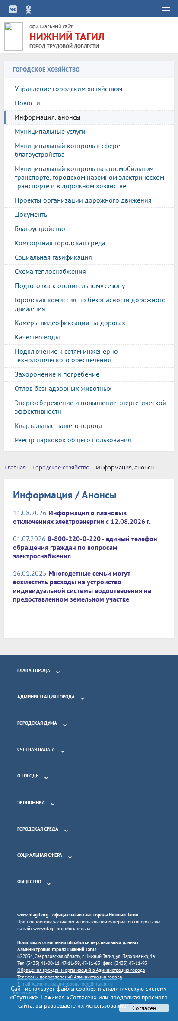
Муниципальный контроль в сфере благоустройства (67, 150)
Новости (27, 102)
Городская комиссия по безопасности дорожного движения (90, 304)
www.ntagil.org (32, 915)
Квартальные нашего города (58, 425)
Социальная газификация (53, 257)
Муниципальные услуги (50, 131)
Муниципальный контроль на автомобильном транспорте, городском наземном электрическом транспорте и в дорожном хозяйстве (89, 177)
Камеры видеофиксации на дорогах (70, 322)
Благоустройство (40, 228)
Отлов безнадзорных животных (63, 388)
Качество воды (37, 337)
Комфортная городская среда (60, 242)
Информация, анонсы (48, 117)
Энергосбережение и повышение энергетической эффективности (90, 406)
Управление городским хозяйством (68, 88)
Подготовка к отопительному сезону (70, 285)
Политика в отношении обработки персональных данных (78, 942)
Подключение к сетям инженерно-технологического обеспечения (68, 355)
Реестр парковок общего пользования (73, 439)
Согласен (144, 1008)
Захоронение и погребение (57, 374)
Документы (32, 214)
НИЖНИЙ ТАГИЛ (67, 36)
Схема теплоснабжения (50, 271)
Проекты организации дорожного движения (83, 200)
